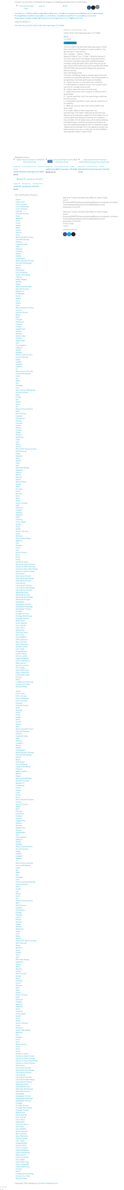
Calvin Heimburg (23, 661)
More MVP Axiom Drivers (26, 449)
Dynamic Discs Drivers (25, 564)
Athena (19, 242)
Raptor (18, 254)
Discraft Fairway (22, 240)
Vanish (18, 524)
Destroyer (20, 322)
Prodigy (18, 16)
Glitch (18, 491)
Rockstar (101, 166)
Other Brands (36, 16)
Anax (18, 216)
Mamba (19, 334)
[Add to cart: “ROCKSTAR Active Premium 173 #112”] (94, 160)
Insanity (19, 512)
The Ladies (20, 668)
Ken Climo (20, 635)
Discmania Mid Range (25, 578)
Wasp (18, 284)
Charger (19, 320)
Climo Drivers (21, 204)
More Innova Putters (24, 409)
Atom (18, 487)
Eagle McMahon (22, 658)
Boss (18, 317)
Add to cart (71, 43)
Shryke (18, 338)
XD (17, 407)
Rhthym (19, 536)
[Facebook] (89, 7)
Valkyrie (19, 348)
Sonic (18, 404)
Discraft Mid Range (24, 263)
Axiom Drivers (21, 503)
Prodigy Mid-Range (24, 616)
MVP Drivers (21, 414)
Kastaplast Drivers (23, 604)
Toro (17, 388)
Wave (18, 444)
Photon (19, 435)
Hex (17, 543)
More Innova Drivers (24, 355)
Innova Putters (22, 392)
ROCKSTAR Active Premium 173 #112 (93, 169)
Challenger (20, 294)
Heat (84, 30)
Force (18, 223)
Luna (18, 301)
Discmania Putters (23, 581)
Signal (18, 461)
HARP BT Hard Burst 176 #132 (26, 186)
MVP (43, 13)
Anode (18, 484)
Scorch (18, 230)
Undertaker (20, 258)
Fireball (19, 510)
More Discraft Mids (23, 287)
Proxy (18, 560)
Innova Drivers (22, 312)
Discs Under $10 (89, 16)
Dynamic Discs (57, 13)
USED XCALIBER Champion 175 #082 (61, 169)
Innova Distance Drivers (29, 166)
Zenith (18, 447)
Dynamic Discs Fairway (25, 567)
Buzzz (18, 268)
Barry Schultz (21, 642)
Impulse (19, 423)
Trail (17, 442)
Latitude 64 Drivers (24, 585)
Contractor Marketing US (47, 1183)
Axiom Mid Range (23, 538)
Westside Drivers (23, 595)
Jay (17, 378)
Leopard (19, 364)
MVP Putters (21, 482)
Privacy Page (68, 224)
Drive (18, 221)
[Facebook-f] (65, 234)
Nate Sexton (21, 663)
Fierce (18, 296)
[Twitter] (69, 234)
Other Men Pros (22, 670)
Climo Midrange (22, 207)
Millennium (26, 16)
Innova (38, 13)
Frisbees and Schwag (48, 18)
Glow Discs (57, 16)
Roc (17, 383)
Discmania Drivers (92, 166)
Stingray (19, 385)
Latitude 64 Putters (24, 590)
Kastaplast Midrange (24, 607)
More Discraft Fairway (25, 261)
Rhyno (18, 402)
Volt (17, 465)
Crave (18, 534)
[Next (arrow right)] (2, 1189)
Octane (19, 430)
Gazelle (19, 362)
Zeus (18, 235)
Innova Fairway (22, 357)
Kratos (18, 298)
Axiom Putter (21, 552)
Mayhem (19, 515)
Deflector (19, 470)
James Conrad (21, 647)
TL (17, 369)
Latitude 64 (77, 13)
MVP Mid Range (22, 468)
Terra (18, 463)
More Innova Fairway (24, 371)
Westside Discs (88, 13)
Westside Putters (38, 183)
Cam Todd (20, 649)
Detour (19, 472)
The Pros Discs (76, 16)
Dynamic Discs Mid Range (27, 569)
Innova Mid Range (23, 374)
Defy (18, 505)
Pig (17, 400)
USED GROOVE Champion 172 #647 (28, 172)
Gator (18, 376)
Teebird (19, 367)
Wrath (18, 529)
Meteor (19, 282)
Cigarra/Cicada (22, 244)
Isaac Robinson (22, 644)
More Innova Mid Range (25, 390)
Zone (18, 305)
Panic (18, 517)
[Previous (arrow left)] (0, 1189)
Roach (18, 303)
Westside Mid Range (24, 597)
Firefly (18, 397)
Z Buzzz (19, 277)
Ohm (18, 496)
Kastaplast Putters (23, 609)
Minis (37, 18)
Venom (19, 232)
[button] (38, 689)
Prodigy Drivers (22, 614)
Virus (18, 527)
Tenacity (19, 520)
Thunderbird (21, 345)
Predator (19, 251)
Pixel (18, 557)
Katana (19, 331)
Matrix (18, 475)
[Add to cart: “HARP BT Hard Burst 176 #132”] (30, 178)
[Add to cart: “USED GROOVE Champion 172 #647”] (30, 160)
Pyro (17, 550)
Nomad (19, 494)
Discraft (32, 13)
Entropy (19, 489)
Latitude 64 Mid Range (25, 588)
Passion (19, 249)
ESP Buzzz (20, 270)
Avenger (19, 218)
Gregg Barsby (21, 651)
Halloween (66, 16)
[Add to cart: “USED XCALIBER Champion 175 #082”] (62, 160)
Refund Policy (77, 18)
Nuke (18, 228)
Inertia (18, 425)
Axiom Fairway (22, 531)
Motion (19, 428)
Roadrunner (21, 336)
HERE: (89, 132)
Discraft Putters (22, 289)
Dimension (20, 418)
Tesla (18, 440)
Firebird (19, 324)
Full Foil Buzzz (21, 272)
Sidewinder (20, 341)
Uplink (18, 480)
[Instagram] (93, 7)
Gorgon (19, 327)
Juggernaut (20, 329)
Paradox (19, 545)
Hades (18, 225)
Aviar (18, 395)
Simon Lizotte (21, 656)
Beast (18, 315)
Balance (19, 541)
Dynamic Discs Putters (25, 571)
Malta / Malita (21, 280)
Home (17, 13)
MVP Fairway (21, 451)
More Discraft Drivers (24, 237)
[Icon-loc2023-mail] (97, 7)
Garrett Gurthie (22, 665)
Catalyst (19, 416)
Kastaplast (99, 13)
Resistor (19, 456)
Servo (18, 458)
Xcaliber (72, 166)
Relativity (20, 437)
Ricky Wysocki (22, 640)
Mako (18, 381)
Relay (18, 454)
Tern (17, 343)
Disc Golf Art (47, 16)
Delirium (19, 508)
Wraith (18, 350)
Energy (19, 421)
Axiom (48, 13)
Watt (18, 498)
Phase (18, 432)
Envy (18, 555)
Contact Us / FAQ (64, 18)
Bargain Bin (67, 30)
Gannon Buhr (21, 654)
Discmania (67, 13)
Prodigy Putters (22, 618)
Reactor (19, 477)
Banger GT (20, 291)
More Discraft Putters (25, 308)
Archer (18, 265)
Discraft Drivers (77, 30)
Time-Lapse (20, 522)
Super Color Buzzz (23, 275)
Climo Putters (21, 209)
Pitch (18, 548)
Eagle (18, 360)
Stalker (19, 256)
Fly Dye (32, 18)
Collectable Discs (22, 18)
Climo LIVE (24, 13)
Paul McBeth (21, 637)
